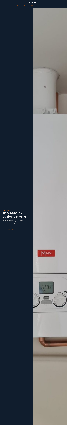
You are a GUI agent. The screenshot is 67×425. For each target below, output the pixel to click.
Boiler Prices (34, 5)
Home (18, 5)
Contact (48, 5)
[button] (9, 229)
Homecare (41, 5)
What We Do (25, 5)
